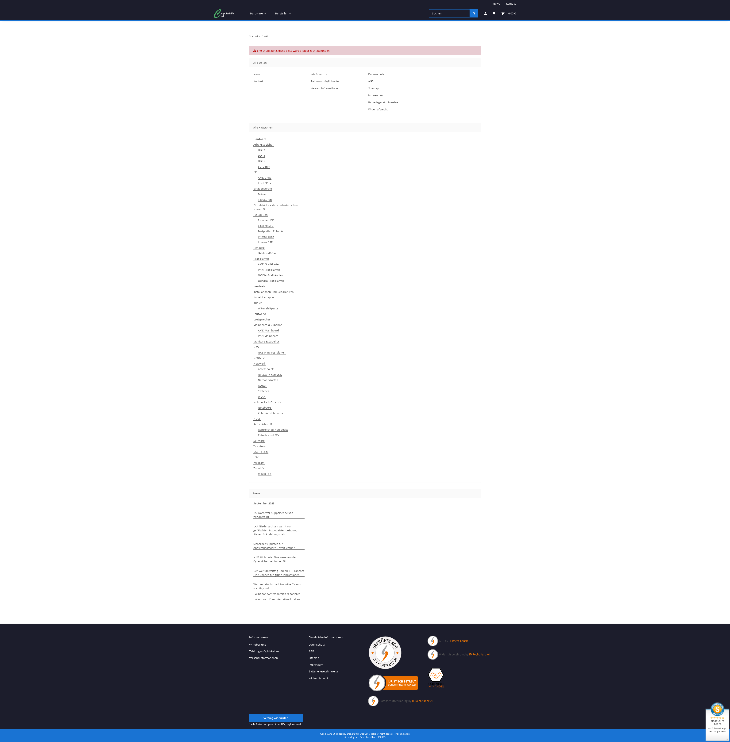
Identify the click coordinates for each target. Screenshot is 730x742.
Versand (296, 724)
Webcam (258, 463)
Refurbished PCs (268, 435)
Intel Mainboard (268, 336)
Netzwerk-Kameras (270, 374)
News (496, 3)
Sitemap (373, 88)
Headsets (259, 286)
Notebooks (264, 407)
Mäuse (262, 194)
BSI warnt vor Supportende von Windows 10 (273, 515)
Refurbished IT (262, 424)
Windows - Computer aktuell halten (277, 599)
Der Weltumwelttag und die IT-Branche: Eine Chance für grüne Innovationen (278, 573)
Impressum (375, 95)
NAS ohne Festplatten (272, 352)
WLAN (262, 396)
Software (259, 440)
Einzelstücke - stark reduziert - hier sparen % (275, 207)
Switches (263, 391)
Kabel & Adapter (263, 297)
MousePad (264, 474)
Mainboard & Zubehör (267, 325)
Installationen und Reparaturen (273, 292)
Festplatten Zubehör (271, 231)
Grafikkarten (261, 259)
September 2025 (264, 503)
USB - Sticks (260, 451)
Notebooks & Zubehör (267, 402)
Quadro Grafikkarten (271, 281)
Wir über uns (319, 74)
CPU (256, 172)
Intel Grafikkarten (269, 270)
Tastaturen (265, 199)
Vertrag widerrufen (275, 718)
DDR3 (261, 150)
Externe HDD (266, 220)
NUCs (256, 418)
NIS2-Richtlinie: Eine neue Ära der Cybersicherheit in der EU (275, 559)
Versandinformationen (325, 88)
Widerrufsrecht (378, 109)
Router (262, 385)
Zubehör (258, 468)
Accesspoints (266, 369)
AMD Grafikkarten (269, 264)
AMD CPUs (264, 177)
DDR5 (261, 161)
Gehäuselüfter (267, 253)
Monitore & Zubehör (266, 341)
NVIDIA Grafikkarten (270, 275)
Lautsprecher (261, 319)
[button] (485, 13)
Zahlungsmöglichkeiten (325, 81)
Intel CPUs (264, 183)
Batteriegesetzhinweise (383, 102)
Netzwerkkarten (268, 380)
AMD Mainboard (268, 330)
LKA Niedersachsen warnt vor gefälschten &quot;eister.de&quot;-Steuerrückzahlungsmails (275, 530)
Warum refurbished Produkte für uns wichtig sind (277, 586)
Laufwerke (260, 314)
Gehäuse (259, 248)
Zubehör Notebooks (270, 413)
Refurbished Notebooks (273, 429)
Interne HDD (266, 237)
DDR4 (261, 155)
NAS (256, 347)
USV (255, 457)
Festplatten (260, 214)
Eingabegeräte (262, 188)
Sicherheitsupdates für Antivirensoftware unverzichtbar (274, 546)
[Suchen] (474, 13)
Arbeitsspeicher (263, 144)
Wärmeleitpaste (268, 308)
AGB (371, 81)
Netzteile (259, 358)
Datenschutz (376, 74)
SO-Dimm (264, 166)
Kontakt (511, 3)
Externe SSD (265, 226)
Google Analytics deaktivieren (336, 733)
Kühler (257, 303)
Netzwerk (259, 363)
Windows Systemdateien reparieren (278, 594)
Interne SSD (265, 242)
